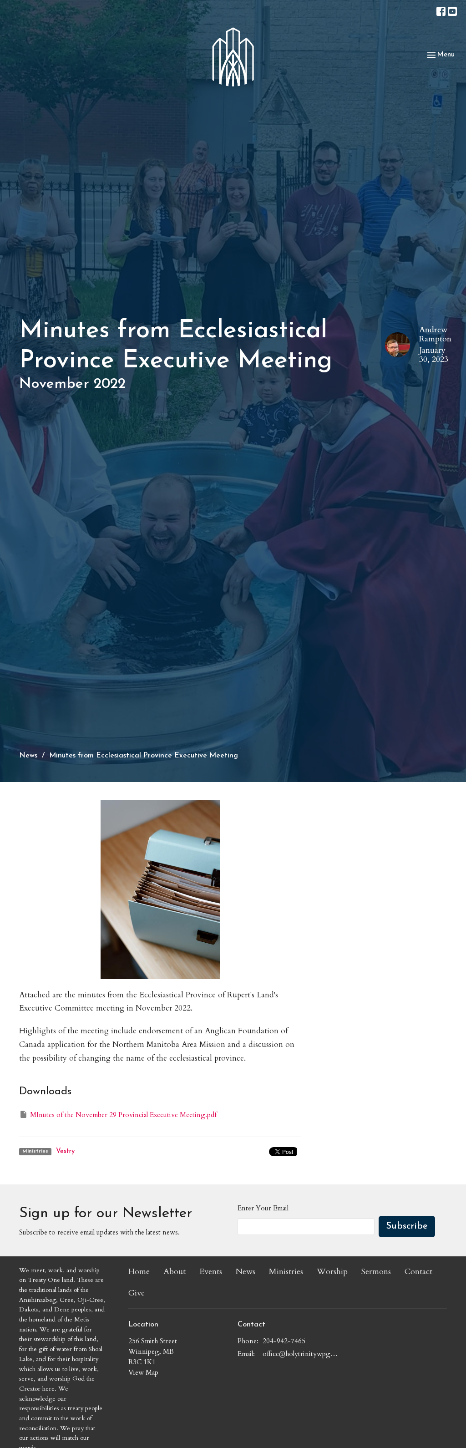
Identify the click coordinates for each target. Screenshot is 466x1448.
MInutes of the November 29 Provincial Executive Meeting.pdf (123, 1114)
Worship (332, 1271)
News (28, 755)
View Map (143, 1372)
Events (210, 1271)
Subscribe (407, 1226)
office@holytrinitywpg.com (300, 1353)
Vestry (65, 1151)
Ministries (286, 1271)
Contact (418, 1271)
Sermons (376, 1271)
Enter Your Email (263, 1208)
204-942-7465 (284, 1341)
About (174, 1271)
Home (139, 1271)
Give (136, 1293)
